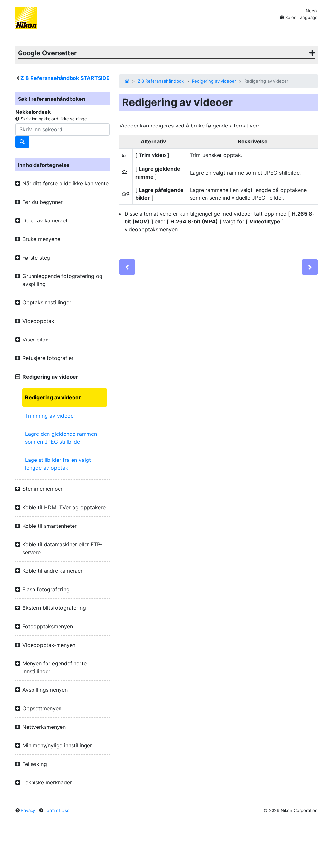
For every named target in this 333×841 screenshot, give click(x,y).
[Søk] (22, 142)
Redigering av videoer (53, 397)
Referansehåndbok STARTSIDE (65, 78)
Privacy (28, 810)
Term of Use (57, 810)
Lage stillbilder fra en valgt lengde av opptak (58, 464)
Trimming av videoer (50, 415)
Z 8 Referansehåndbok (161, 81)
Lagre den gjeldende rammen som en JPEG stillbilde (61, 438)
